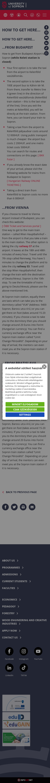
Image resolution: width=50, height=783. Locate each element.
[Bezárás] (44, 366)
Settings (25, 414)
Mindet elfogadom (25, 404)
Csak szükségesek (25, 409)
